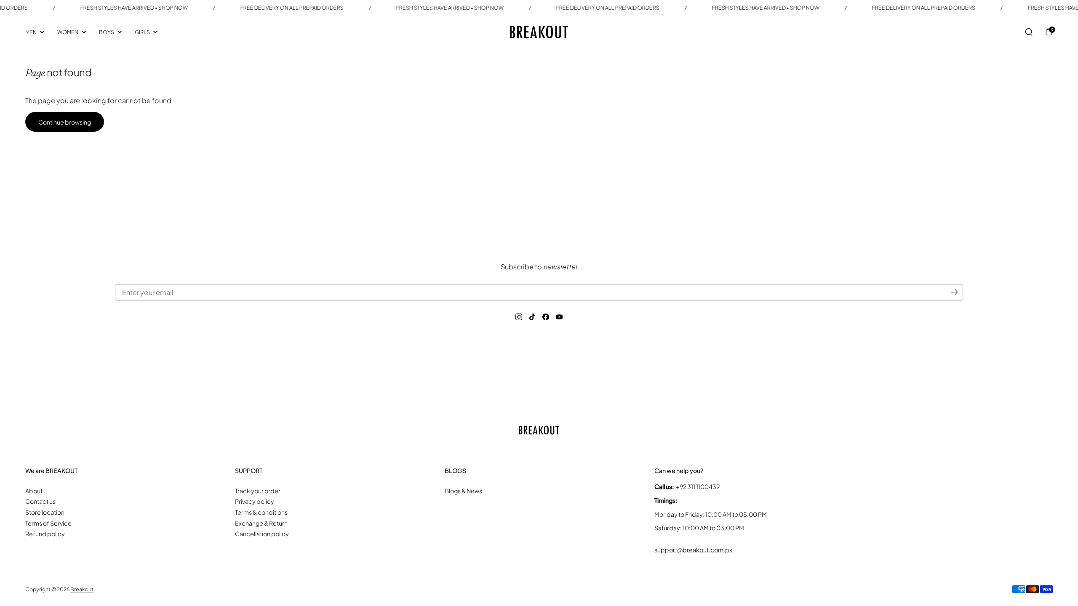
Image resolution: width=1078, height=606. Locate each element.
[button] (1029, 32)
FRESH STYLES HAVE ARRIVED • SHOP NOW (134, 7)
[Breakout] (539, 32)
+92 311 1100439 (697, 486)
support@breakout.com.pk (693, 549)
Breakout (81, 589)
